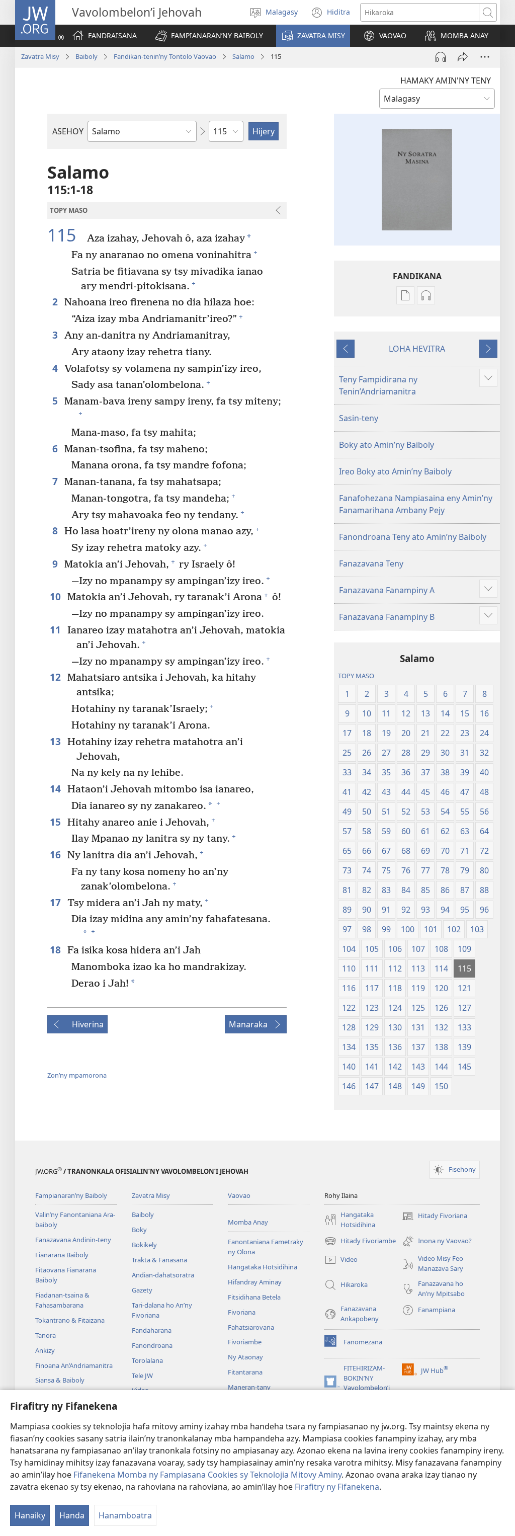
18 (56, 949)
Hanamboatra (125, 1515)
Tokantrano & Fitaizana (70, 1320)
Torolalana (147, 1360)
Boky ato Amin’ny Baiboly (386, 444)
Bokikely (144, 1244)
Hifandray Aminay (255, 1281)
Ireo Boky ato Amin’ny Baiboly (395, 471)
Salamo (243, 56)
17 (56, 902)
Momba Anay (248, 1222)
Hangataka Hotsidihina (262, 1266)
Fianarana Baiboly (62, 1254)
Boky (139, 1229)
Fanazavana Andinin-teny (73, 1239)
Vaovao (239, 1195)
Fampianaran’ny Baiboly (71, 1195)
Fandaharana (151, 1330)
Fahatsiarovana (251, 1327)
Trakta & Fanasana (159, 1259)
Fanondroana (152, 1345)
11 (56, 629)
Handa (71, 1515)
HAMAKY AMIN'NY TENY (445, 80)
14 (56, 788)
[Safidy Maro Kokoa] (485, 57)
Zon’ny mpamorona (77, 1075)
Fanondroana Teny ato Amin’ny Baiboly (412, 536)
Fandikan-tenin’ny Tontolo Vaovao (165, 56)
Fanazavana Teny (371, 563)
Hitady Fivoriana (434, 1216)
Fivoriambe (245, 1341)
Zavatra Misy (40, 56)
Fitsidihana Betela (254, 1297)
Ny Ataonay (245, 1356)
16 (56, 854)
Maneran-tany (249, 1387)
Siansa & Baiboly (59, 1380)
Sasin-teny (358, 418)
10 (56, 596)
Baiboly (86, 56)
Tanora (45, 1335)
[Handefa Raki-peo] (441, 57)
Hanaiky (30, 1515)
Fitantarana (245, 1372)
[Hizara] (463, 57)
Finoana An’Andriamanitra (74, 1365)
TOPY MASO (356, 675)
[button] (209, 36)
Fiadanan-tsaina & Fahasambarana (62, 1300)
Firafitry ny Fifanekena (337, 1486)
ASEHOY (67, 131)
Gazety (142, 1290)
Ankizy (45, 1350)
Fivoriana (241, 1312)
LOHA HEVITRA (417, 348)
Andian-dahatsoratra (163, 1274)
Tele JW (142, 1375)
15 (56, 822)
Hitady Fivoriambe (360, 1241)
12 (56, 677)
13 (56, 741)
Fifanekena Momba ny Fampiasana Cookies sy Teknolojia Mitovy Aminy (207, 1474)
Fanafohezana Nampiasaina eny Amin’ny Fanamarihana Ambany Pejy (415, 504)
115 (65, 235)
